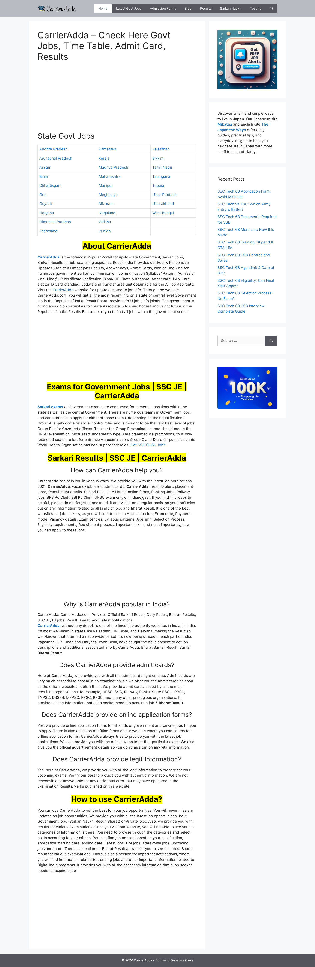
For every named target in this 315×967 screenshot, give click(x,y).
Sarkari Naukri (231, 8)
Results (206, 8)
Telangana (161, 176)
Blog (188, 8)
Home (103, 8)
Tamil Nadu (162, 167)
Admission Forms (163, 8)
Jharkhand (48, 231)
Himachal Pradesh (55, 222)
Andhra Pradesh (53, 149)
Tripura (158, 185)
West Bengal (163, 213)
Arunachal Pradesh (55, 158)
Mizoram (106, 204)
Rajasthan (161, 149)
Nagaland (107, 213)
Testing (255, 8)
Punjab (105, 231)
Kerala (104, 158)
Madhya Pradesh (113, 167)
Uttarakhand (163, 204)
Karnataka (107, 149)
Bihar (43, 176)
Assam (45, 167)
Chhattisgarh (50, 185)
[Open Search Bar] (272, 8)
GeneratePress (182, 960)
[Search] (271, 341)
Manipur (106, 185)
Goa (42, 195)
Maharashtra (110, 176)
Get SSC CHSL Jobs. (148, 445)
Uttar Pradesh (164, 195)
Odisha (105, 222)
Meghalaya (108, 195)
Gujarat (45, 204)
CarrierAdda (63, 290)
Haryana (46, 213)
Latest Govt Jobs (128, 8)
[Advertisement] (117, 99)
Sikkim (158, 158)
